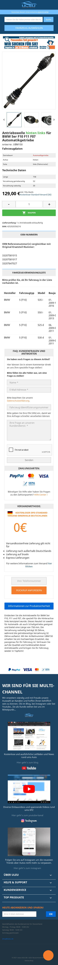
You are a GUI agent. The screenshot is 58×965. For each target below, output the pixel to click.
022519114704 (43, 12)
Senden (29, 460)
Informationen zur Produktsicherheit (29, 606)
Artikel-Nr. (7, 144)
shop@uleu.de (7, 939)
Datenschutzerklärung (18, 400)
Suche (48, 19)
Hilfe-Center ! (41, 494)
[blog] (29, 736)
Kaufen (29, 213)
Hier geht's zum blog (27, 762)
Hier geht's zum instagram (27, 868)
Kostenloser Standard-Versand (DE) (35, 194)
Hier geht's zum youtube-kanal (27, 815)
